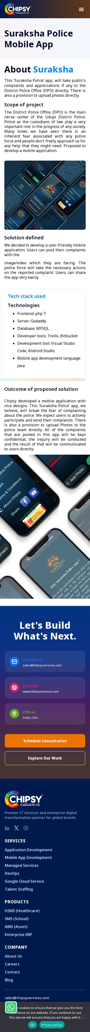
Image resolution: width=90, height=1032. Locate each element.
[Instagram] (26, 828)
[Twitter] (16, 828)
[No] (82, 1016)
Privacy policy (52, 1025)
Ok (32, 1025)
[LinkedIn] (7, 828)
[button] (81, 9)
